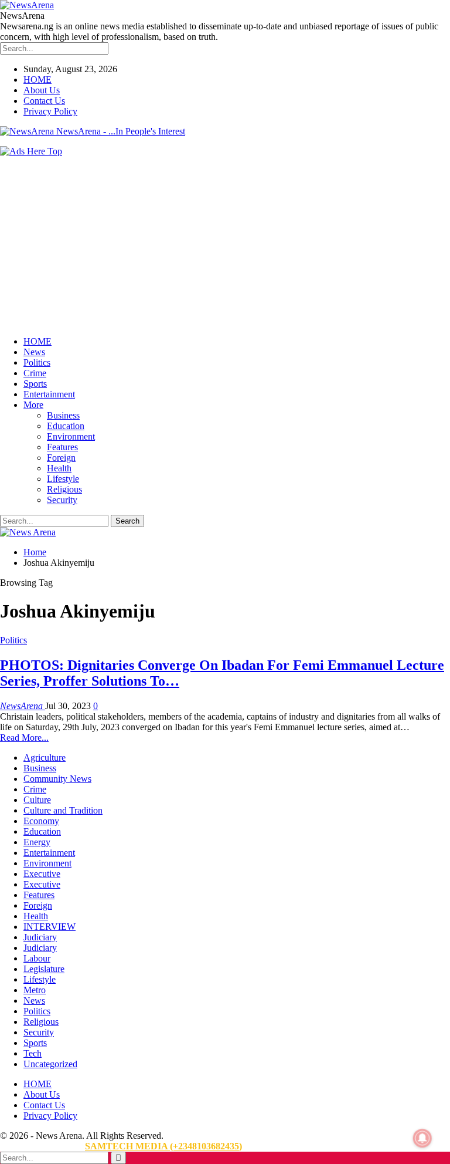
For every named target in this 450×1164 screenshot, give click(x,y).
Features (62, 447)
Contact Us (44, 101)
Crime (34, 373)
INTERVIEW (49, 927)
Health (59, 468)
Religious (64, 489)
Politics (36, 362)
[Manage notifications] (422, 1138)
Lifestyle (63, 479)
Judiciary (40, 937)
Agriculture (44, 757)
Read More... (24, 738)
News (34, 352)
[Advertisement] (225, 245)
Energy (36, 842)
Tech (32, 1053)
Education (65, 426)
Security (62, 500)
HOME (37, 80)
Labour (36, 958)
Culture (37, 800)
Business (63, 415)
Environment (71, 436)
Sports (35, 384)
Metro (34, 990)
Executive (41, 874)
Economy (41, 821)
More (33, 405)
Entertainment (49, 394)
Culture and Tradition (63, 810)
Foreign (61, 458)
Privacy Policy (50, 111)
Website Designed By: (42, 1146)
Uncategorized (50, 1064)
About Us (41, 90)
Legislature (43, 969)
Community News (57, 779)
